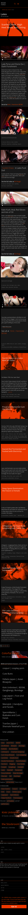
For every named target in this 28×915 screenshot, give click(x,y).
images (6, 434)
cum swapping (21, 755)
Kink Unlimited (10, 812)
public (25, 553)
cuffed (9, 436)
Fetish (9, 9)
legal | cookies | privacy (6, 849)
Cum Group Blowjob (7, 755)
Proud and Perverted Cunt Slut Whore (13, 408)
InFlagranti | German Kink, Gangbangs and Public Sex (13, 527)
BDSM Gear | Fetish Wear (8, 827)
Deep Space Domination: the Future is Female (13, 489)
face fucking (14, 436)
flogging (12, 764)
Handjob (20, 767)
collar (7, 287)
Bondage (4, 476)
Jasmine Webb (9, 347)
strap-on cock (12, 97)
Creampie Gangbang (17, 752)
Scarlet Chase (8, 168)
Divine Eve (10, 137)
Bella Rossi (20, 515)
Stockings (24, 343)
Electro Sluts (9, 476)
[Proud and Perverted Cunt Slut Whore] (14, 410)
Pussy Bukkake (6, 773)
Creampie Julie (13, 556)
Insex (8, 792)
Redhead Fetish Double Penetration (12, 569)
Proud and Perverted (22, 437)
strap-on (19, 144)
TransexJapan (18, 798)
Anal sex (4, 142)
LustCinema (11, 637)
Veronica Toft (15, 438)
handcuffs (11, 396)
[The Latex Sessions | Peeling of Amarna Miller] (14, 614)
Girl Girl (2, 887)
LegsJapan (4, 795)
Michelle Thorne (22, 347)
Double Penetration (11, 597)
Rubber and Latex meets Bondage (10, 657)
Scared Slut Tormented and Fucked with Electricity (14, 450)
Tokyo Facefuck (6, 798)
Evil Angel (17, 181)
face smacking (21, 436)
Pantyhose (18, 770)
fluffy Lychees (4, 882)
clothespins (5, 752)
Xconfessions (21, 639)
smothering (14, 144)
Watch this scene (6, 326)
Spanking (16, 183)
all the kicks (10, 782)
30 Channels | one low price (9, 816)
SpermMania (14, 795)
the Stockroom (10, 824)
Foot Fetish (20, 764)
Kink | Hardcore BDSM (15, 104)
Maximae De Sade (20, 556)
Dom (8, 285)
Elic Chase (4, 185)
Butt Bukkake (13, 749)
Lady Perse (22, 73)
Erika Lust (10, 639)
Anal (2, 743)
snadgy (2, 890)
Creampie (7, 556)
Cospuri (14, 789)
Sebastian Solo (5, 438)
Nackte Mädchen (5, 885)
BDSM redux (3, 3)
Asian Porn (10, 743)
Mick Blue (16, 287)
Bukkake (4, 749)
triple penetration (6, 779)
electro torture (5, 478)
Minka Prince (4, 557)
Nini (8, 557)
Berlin (3, 556)
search (2, 852)
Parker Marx (15, 639)
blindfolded (5, 746)
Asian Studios (5, 789)
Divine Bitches (6, 515)
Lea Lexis (17, 478)
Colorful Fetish (10, 653)
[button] (14, 4)
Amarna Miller (5, 639)
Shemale (4, 776)
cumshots (4, 758)
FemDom (11, 515)
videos (18, 285)
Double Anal (14, 758)
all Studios (10, 801)
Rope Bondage (17, 773)
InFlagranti (18, 553)
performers (5, 804)
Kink (15, 137)
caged (3, 436)
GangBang (9, 553)
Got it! (14, 906)
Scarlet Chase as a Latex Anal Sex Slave (12, 359)
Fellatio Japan (17, 792)
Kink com (9, 142)
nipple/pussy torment (9, 437)
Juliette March (11, 478)
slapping (10, 438)
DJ (23, 515)
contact (2, 847)
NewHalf (10, 770)
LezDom (16, 142)
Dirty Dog (4, 347)
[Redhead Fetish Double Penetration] (14, 571)
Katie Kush (10, 215)
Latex (12, 142)
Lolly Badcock (16, 347)
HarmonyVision (19, 597)
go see (10, 392)
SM (17, 434)
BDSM (8, 343)
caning (6, 436)
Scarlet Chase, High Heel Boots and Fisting (13, 26)
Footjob (3, 600)
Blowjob (3, 287)
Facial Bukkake (20, 761)
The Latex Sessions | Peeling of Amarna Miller (13, 611)
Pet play (15, 437)
